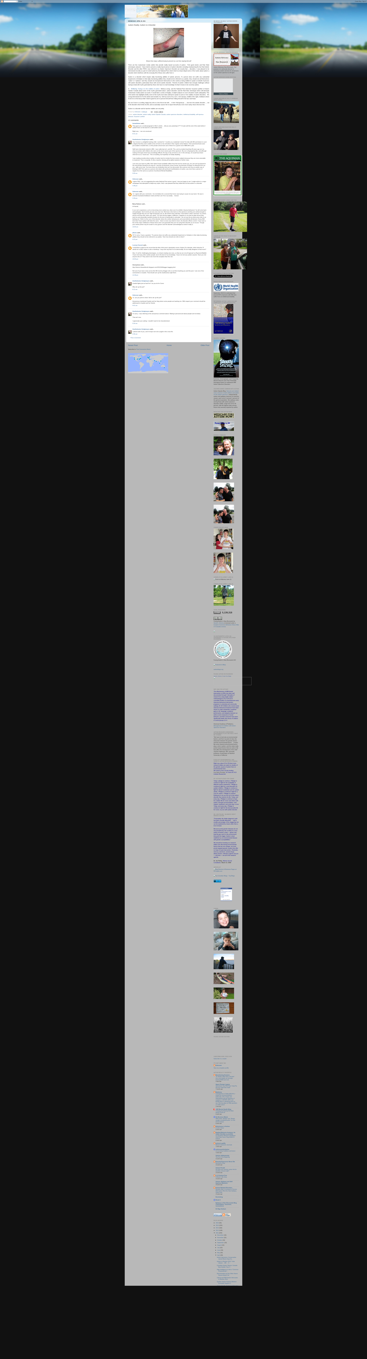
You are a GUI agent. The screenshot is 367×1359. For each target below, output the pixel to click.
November (220, 1237)
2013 (217, 1228)
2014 (217, 1225)
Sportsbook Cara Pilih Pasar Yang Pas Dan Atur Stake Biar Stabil (226, 1086)
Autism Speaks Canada (159, 114)
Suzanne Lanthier (139, 116)
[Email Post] (151, 112)
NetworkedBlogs (225, 888)
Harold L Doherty (219, 623)
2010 (217, 1336)
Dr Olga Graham (221, 1209)
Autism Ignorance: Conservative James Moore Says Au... (226, 1258)
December (220, 1235)
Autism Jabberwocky (222, 1155)
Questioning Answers (223, 1075)
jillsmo (134, 232)
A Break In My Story (221, 1177)
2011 (217, 1233)
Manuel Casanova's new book (224, 1145)
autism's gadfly (221, 1143)
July (218, 1247)
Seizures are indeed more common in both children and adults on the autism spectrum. (226, 392)
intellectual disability (189, 114)
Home (169, 345)
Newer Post (133, 345)
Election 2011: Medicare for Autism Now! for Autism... (227, 1301)
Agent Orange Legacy (223, 1084)
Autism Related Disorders (224, 1187)
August (219, 1245)
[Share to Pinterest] (162, 112)
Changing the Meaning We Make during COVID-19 (225, 1111)
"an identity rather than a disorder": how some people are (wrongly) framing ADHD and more (225, 1078)
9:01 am (134, 305)
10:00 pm (135, 259)
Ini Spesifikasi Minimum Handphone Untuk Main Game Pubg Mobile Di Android (225, 1137)
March (219, 1328)
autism (222, 895)
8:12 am (134, 289)
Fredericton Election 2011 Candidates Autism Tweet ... (226, 1289)
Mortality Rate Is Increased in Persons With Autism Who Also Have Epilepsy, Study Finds (226, 1191)
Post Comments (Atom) (143, 349)
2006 (217, 1346)
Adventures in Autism (223, 1126)
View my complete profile (221, 1068)
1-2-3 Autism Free (221, 1175)
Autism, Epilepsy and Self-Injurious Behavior (224, 1182)
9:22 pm (134, 239)
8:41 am (134, 133)
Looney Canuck (137, 245)
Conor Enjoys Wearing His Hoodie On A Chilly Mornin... (227, 1293)
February (220, 1330)
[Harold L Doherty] (232, 684)
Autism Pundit (220, 1168)
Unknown (135, 179)
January (219, 1333)
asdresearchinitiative (222, 1149)
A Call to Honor (220, 1128)
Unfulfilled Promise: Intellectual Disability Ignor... (226, 1324)
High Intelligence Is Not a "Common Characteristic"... (227, 1270)
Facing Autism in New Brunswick (149, 9)
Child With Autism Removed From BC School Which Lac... (227, 1297)
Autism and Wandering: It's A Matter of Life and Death (227, 1311)
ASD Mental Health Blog (223, 1109)
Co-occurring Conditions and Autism (225, 1151)
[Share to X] (159, 112)
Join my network (226, 899)
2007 (217, 1343)
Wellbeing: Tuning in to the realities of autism (145, 89)
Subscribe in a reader (220, 1058)
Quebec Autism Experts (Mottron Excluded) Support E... (227, 1282)
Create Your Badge (226, 676)
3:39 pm (134, 198)
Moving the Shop (220, 1163)
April (218, 1255)
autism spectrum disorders (174, 114)
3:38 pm (134, 185)
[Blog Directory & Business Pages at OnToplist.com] (226, 871)
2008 (217, 1341)
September (220, 1242)
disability (227, 895)
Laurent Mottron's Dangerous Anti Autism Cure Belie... (227, 1307)
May (218, 1252)
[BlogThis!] (157, 112)
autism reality (147, 114)
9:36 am (134, 334)
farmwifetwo (136, 123)
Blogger (194, 1354)
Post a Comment (136, 337)
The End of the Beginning (223, 1157)
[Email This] (155, 112)
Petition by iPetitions (223, 93)
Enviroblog (219, 1197)
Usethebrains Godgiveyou (141, 139)
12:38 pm (135, 275)
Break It (218, 1200)
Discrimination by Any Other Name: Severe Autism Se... (227, 1274)
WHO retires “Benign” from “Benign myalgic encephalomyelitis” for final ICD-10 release (225, 1120)
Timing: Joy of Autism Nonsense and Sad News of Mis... (228, 1320)
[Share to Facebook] (160, 112)
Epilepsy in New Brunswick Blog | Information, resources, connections (226, 1204)
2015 (217, 1223)
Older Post (205, 345)
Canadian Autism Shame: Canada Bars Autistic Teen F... (227, 1266)
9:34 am (134, 323)
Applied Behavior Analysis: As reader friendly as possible (225, 1133)
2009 (217, 1338)
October (219, 1240)
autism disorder (137, 114)
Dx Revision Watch (222, 1117)
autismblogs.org (218, 669)
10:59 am (135, 227)
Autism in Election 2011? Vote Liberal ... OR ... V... (226, 1262)
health (222, 897)
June (219, 1250)
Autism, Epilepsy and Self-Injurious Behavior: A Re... (227, 1315)
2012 (217, 1230)
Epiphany (219, 1092)
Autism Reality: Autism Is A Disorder (227, 1286)
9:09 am (134, 173)
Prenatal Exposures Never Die (225, 1161)
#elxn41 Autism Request (224, 1304)
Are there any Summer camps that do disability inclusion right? (226, 1170)
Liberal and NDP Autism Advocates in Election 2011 (227, 1278)
